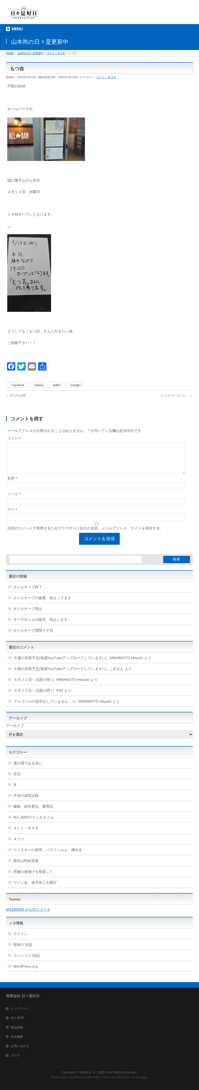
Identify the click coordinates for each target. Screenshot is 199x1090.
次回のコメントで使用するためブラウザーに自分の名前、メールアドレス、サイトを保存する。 (85, 528)
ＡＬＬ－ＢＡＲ (106, 77)
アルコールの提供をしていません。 (43, 701)
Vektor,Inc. (124, 1077)
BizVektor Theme (100, 1077)
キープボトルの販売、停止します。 (42, 619)
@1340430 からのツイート (28, 909)
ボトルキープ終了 (27, 587)
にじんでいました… (177, 395)
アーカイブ (15, 726)
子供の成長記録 (26, 795)
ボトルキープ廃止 (27, 609)
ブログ (15, 1055)
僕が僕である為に (27, 763)
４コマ (18, 839)
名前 (12, 478)
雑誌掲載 (17, 1027)
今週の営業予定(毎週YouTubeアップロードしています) (58, 658)
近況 (16, 774)
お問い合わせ (20, 1046)
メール (13, 494)
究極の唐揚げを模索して (33, 872)
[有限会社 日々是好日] (24, 14)
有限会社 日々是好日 (93, 1072)
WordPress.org (25, 966)
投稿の (22, 944)
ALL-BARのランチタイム (35, 817)
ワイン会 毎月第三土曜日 (35, 882)
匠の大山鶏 (15, 395)
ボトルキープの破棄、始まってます (42, 598)
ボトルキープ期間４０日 (33, 630)
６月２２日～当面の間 (32, 679)
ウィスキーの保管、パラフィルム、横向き (47, 850)
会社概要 (17, 1037)
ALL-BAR (17, 1018)
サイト (12, 509)
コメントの (26, 955)
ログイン (20, 934)
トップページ (20, 1008)
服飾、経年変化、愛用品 (33, 806)
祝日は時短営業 (26, 861)
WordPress (76, 1077)
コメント (14, 438)
